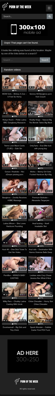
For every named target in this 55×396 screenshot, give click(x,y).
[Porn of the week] (22, 7)
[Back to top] (47, 388)
